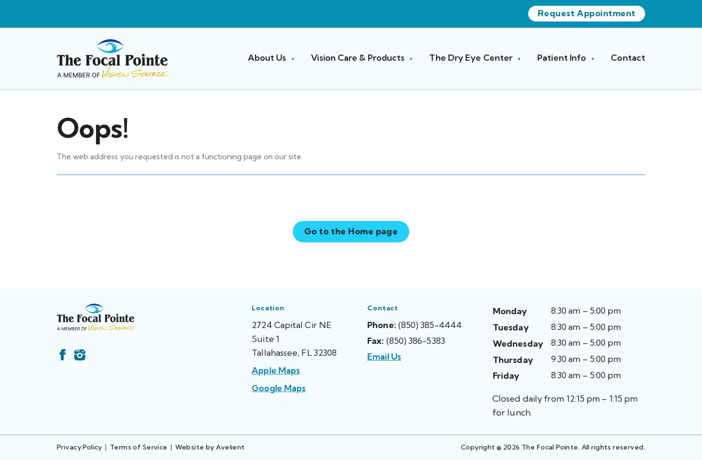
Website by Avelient (210, 447)
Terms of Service (139, 447)
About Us (268, 57)
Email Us (384, 356)
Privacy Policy (79, 447)
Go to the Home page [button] (351, 231)
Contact (628, 57)
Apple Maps (276, 370)
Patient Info (562, 57)
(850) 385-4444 (430, 324)
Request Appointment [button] (587, 13)
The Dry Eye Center (471, 57)
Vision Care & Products (358, 57)
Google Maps (279, 388)
